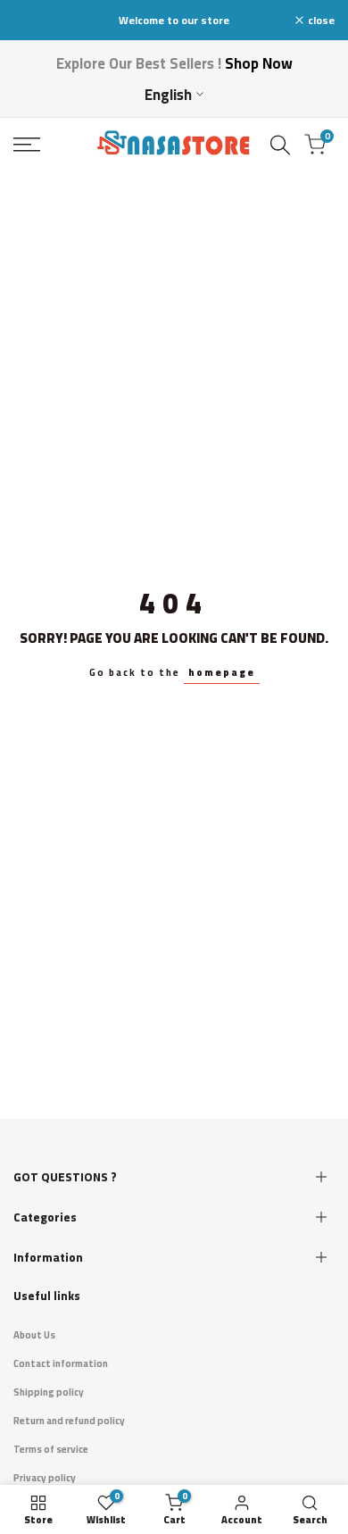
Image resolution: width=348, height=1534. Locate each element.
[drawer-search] (280, 145)
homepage (221, 672)
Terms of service (50, 1449)
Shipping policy (48, 1392)
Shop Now (259, 63)
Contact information (60, 1363)
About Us (34, 1335)
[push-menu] (26, 145)
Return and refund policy (69, 1421)
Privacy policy (44, 1478)
